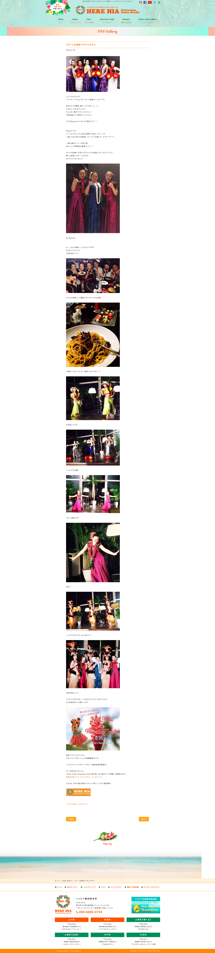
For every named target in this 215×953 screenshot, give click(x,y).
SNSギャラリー (72, 887)
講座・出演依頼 (126, 21)
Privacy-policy (62, 951)
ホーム (60, 21)
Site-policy (75, 951)
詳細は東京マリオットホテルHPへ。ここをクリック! (84, 777)
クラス (103, 887)
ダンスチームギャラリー (148, 21)
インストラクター (107, 21)
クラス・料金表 (89, 21)
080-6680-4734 (90, 912)
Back (72, 819)
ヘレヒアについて (75, 21)
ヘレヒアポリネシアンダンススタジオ (107, 10)
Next (143, 819)
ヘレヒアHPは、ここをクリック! (77, 804)
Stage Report (67, 881)
